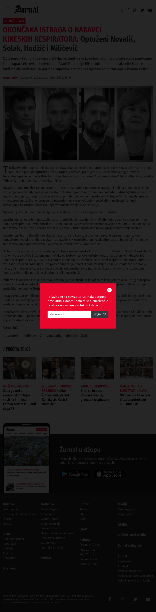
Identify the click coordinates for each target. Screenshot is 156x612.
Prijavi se (100, 314)
